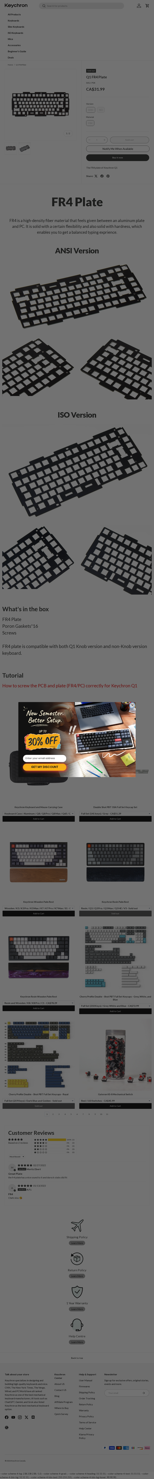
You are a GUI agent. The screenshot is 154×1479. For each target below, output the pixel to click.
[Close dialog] (132, 705)
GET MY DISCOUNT (44, 767)
